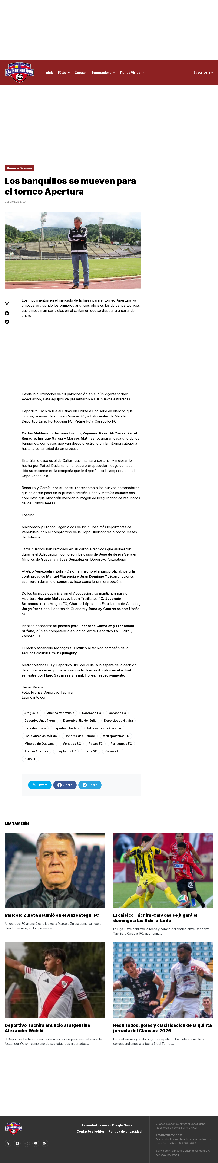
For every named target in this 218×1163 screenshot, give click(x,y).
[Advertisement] (109, 30)
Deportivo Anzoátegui (40, 720)
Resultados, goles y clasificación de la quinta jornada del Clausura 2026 (162, 1028)
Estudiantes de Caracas (104, 728)
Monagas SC (71, 743)
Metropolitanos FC (116, 736)
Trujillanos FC (66, 751)
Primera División (19, 168)
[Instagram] (26, 1143)
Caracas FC (117, 713)
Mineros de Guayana (39, 743)
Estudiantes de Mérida (40, 736)
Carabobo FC (91, 713)
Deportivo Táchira (66, 728)
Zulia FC (30, 759)
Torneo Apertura (36, 751)
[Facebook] (17, 1143)
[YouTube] (35, 1143)
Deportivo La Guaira (118, 720)
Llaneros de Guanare (80, 736)
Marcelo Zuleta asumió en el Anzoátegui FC (52, 915)
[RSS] (45, 1143)
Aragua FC (32, 713)
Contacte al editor (90, 1131)
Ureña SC (90, 751)
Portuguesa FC (121, 743)
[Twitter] (8, 1143)
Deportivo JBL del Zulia (79, 720)
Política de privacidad (125, 1131)
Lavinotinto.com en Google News (107, 1125)
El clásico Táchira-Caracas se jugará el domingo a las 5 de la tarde (155, 918)
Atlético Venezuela (60, 713)
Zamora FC (113, 751)
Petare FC (96, 743)
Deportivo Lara (35, 728)
